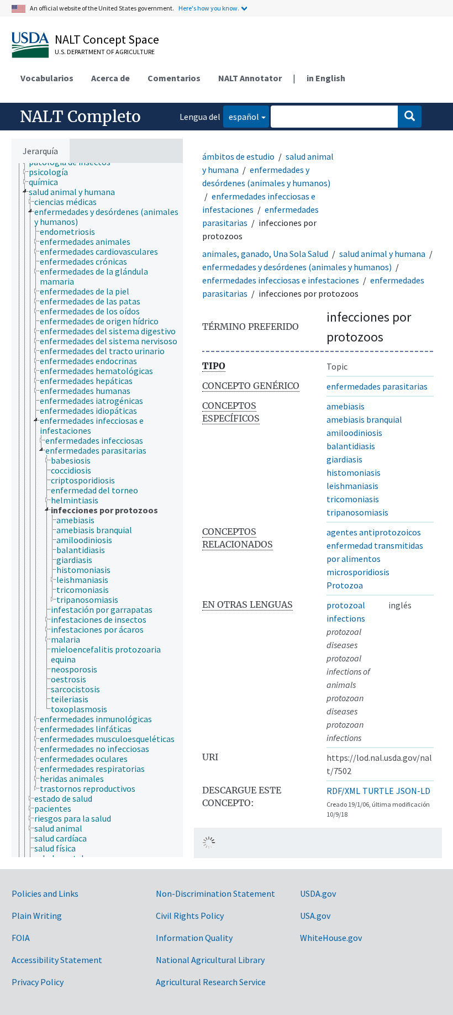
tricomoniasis (352, 498)
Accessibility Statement (57, 959)
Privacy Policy (38, 981)
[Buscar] (410, 117)
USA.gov (315, 915)
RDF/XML (343, 790)
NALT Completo (80, 117)
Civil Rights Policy (190, 915)
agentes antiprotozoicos (373, 532)
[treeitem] (53, 172)
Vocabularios (46, 77)
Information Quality (194, 937)
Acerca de (110, 77)
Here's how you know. (208, 8)
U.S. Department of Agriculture (105, 52)
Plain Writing (37, 915)
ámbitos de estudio (238, 156)
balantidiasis (350, 445)
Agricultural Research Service (211, 981)
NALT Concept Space (107, 39)
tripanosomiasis (357, 512)
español (241, 116)
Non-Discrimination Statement (215, 893)
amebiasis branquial (364, 419)
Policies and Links (45, 893)
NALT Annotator (250, 77)
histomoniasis (353, 472)
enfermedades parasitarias (377, 386)
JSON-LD (413, 790)
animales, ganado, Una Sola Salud (265, 253)
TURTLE (378, 790)
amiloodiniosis (354, 432)
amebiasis (345, 406)
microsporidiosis (357, 571)
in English (326, 77)
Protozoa (344, 585)
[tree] (97, 510)
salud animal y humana (382, 253)
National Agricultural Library (210, 959)
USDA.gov (318, 893)
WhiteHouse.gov (331, 937)
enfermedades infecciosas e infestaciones (280, 280)
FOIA (21, 937)
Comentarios (174, 77)
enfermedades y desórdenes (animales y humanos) (297, 266)
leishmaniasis (352, 485)
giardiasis (344, 459)
